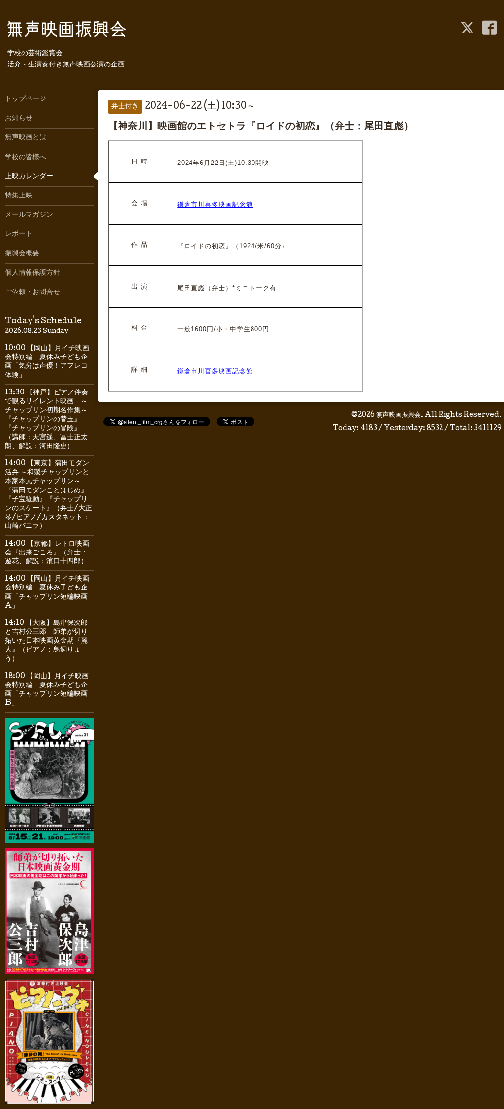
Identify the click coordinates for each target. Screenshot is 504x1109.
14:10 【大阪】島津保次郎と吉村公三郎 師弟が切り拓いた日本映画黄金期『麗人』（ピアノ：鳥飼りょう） (46, 641)
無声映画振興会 (398, 415)
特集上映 (18, 196)
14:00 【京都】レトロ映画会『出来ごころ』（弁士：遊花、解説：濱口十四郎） (47, 553)
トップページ (25, 99)
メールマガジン (29, 215)
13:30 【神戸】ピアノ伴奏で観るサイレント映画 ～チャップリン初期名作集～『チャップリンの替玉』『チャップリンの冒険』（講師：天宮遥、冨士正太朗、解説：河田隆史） (46, 420)
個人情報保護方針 (32, 273)
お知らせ (18, 119)
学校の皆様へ (25, 158)
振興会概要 (22, 254)
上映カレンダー (29, 177)
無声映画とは (25, 138)
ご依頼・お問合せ (32, 292)
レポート (18, 234)
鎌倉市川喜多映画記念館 (215, 204)
